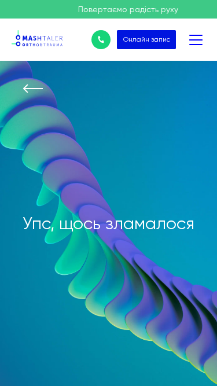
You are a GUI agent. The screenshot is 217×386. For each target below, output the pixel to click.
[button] (37, 23)
